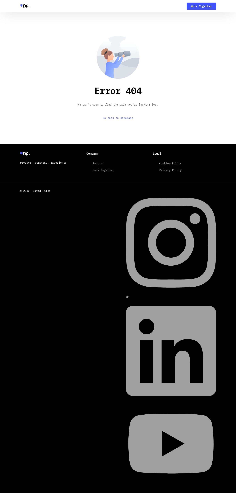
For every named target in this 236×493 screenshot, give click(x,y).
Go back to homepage (118, 117)
